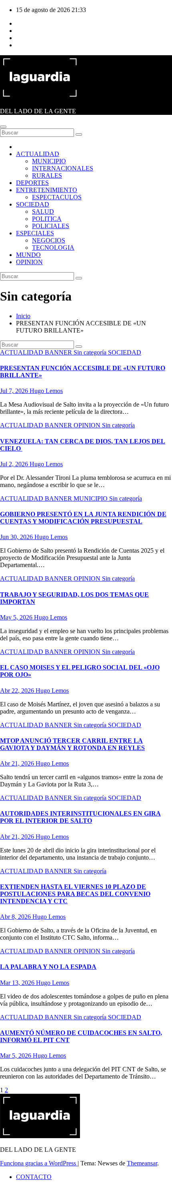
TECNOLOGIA (53, 247)
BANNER (59, 352)
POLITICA (47, 218)
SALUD (43, 211)
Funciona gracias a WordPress (39, 1163)
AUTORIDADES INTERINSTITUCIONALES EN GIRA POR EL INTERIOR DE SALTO (80, 817)
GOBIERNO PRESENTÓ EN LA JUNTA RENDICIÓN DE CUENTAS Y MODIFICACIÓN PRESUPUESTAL (83, 518)
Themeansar (142, 1163)
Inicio (23, 316)
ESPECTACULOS (57, 197)
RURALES (47, 175)
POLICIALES (50, 226)
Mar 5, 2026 (16, 1055)
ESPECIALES (35, 233)
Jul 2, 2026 (15, 464)
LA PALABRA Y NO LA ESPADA (48, 966)
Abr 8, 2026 (16, 916)
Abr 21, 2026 (18, 763)
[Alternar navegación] (3, 127)
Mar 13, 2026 (18, 982)
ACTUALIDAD (37, 153)
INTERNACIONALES (62, 168)
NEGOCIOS (48, 240)
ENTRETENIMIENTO (46, 189)
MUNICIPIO (49, 161)
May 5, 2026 (17, 617)
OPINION (29, 262)
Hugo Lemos (46, 390)
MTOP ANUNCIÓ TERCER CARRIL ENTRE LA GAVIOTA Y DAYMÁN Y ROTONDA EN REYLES (72, 744)
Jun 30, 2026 (17, 536)
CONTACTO (34, 1176)
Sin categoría (91, 352)
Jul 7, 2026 (15, 390)
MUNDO (28, 254)
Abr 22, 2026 (18, 690)
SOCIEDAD (32, 204)
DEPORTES (32, 182)
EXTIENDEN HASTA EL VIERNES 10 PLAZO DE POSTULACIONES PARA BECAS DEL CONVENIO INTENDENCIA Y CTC (75, 893)
